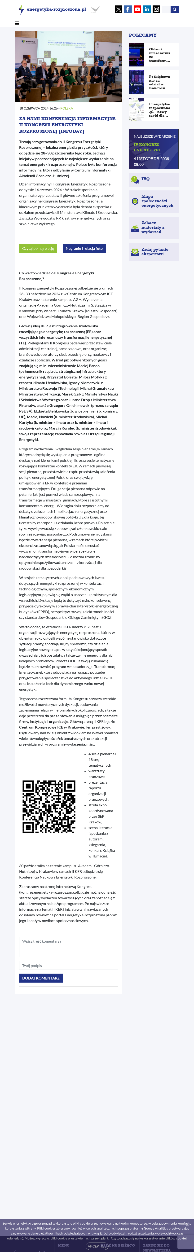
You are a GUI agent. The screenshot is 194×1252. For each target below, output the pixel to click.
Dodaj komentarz (41, 978)
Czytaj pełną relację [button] (38, 248)
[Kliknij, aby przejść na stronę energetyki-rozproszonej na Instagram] (156, 9)
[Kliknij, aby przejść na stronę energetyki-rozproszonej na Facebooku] (128, 9)
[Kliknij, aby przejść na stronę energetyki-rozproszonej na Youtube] (137, 9)
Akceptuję (97, 1246)
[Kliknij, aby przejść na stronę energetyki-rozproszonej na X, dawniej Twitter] (118, 9)
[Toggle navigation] (17, 23)
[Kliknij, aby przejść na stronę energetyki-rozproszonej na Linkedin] (147, 9)
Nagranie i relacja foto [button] (84, 248)
